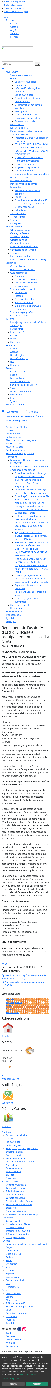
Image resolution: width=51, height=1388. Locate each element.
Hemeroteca (12, 1286)
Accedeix (6, 1036)
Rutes (9, 1260)
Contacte (6, 17)
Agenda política (14, 1002)
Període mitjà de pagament (20, 453)
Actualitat (6, 1267)
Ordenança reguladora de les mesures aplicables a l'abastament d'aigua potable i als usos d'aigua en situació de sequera (32, 523)
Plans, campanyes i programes (22, 440)
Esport (9, 1296)
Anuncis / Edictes (14, 446)
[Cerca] (37, 64)
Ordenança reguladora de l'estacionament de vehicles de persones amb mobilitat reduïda (31, 578)
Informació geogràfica (17, 1234)
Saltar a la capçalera (14, 1)
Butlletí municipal (15, 1280)
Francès (14, 36)
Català (13, 23)
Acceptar (37, 1384)
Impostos (11, 1207)
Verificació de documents (19, 1204)
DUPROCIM (16, 463)
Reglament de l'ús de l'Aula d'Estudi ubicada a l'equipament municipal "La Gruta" (31, 536)
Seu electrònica (14, 611)
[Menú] (3, 68)
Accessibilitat (12, 1346)
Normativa (33, 411)
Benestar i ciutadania (17, 1313)
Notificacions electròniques (20, 1201)
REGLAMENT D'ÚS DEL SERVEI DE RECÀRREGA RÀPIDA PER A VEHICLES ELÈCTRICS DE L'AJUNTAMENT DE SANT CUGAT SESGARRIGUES (32, 549)
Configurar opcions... (11, 1378)
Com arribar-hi (13, 1220)
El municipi (7, 1217)
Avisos (9, 1005)
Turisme (6, 1240)
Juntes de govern (14, 436)
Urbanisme (16, 608)
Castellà (14, 26)
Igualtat (10, 618)
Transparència (13, 614)
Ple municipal (13, 433)
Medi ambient (13, 1300)
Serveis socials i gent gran (19, 1306)
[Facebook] (19, 1328)
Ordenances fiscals (20, 604)
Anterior (6, 1078)
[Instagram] (24, 1328)
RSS (8, 1283)
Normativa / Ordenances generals (27, 460)
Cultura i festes (13, 1293)
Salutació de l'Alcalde (16, 427)
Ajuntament (13, 411)
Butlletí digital (13, 1276)
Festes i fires (12, 1250)
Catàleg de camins (15, 1237)
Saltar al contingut (13, 4)
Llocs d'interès (13, 1253)
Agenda (10, 999)
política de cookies (27, 1374)
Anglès (13, 30)
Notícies (10, 1009)
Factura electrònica (16, 1211)
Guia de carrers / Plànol (18, 1224)
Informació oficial (15, 443)
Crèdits (9, 1332)
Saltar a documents (14, 8)
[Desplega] (22, 412)
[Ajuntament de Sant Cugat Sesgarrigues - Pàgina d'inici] (17, 53)
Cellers (9, 1257)
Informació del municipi (18, 1230)
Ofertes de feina (14, 1194)
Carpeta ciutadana (15, 1197)
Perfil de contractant (16, 450)
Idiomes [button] (10, 20)
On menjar (11, 1263)
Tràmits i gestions (15, 1191)
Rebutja (13, 1384)
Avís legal (11, 1342)
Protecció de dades (16, 1339)
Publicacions (12, 1012)
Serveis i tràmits (10, 1181)
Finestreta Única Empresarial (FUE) (23, 1214)
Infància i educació (15, 1303)
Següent (14, 1078)
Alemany (14, 33)
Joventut (10, 1319)
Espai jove (11, 621)
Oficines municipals (16, 1184)
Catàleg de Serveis (15, 1187)
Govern (10, 430)
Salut (8, 1309)
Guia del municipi (15, 1227)
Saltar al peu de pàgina (16, 11)
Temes (5, 1290)
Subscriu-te (7, 1102)
